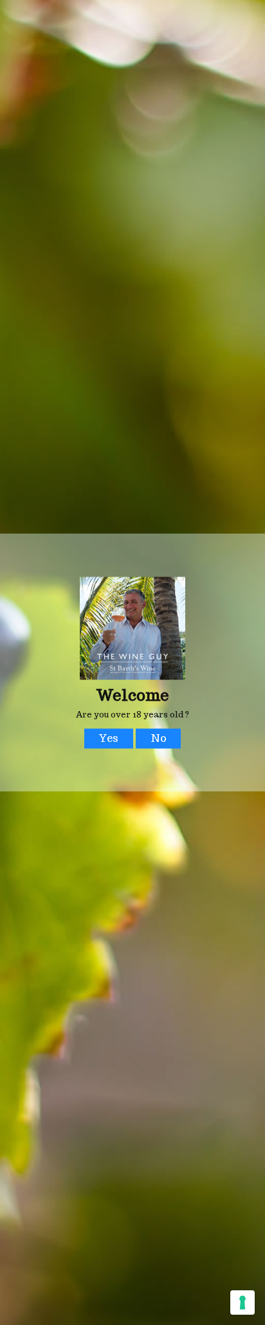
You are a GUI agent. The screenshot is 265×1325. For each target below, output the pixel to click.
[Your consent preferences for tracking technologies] (242, 1302)
